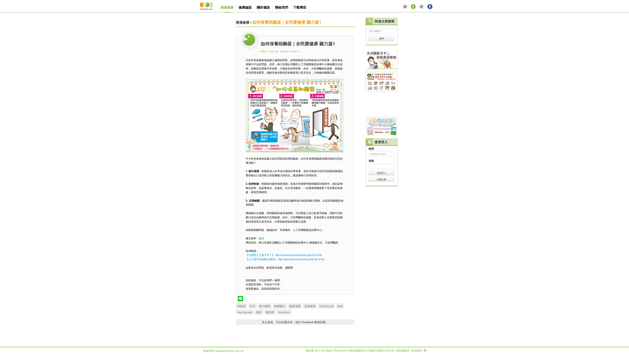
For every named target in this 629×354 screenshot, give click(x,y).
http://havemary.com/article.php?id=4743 (301, 259)
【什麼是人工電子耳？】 (260, 255)
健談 (261, 238)
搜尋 (381, 38)
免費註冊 (381, 179)
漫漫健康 (242, 22)
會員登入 (381, 172)
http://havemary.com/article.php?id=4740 (298, 255)
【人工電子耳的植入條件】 (261, 259)
